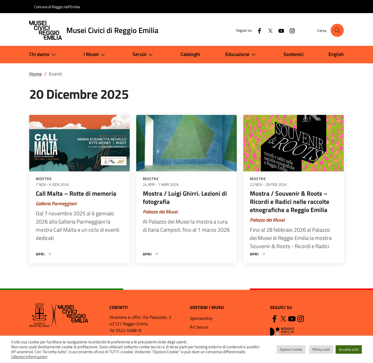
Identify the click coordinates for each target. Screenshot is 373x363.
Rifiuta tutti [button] (321, 349)
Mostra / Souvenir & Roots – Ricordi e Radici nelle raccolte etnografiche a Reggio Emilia (289, 202)
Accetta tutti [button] (349, 349)
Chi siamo (39, 54)
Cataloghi (190, 54)
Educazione (237, 54)
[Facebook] (257, 30)
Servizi (139, 54)
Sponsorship (201, 318)
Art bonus (199, 327)
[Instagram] (290, 30)
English (336, 54)
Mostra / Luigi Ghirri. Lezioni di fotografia (185, 197)
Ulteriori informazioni (29, 356)
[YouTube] (279, 30)
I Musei (91, 54)
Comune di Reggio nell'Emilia (57, 7)
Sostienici (293, 54)
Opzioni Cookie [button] (291, 349)
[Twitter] (268, 30)
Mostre (44, 179)
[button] (337, 30)
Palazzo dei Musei (160, 211)
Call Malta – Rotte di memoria (76, 193)
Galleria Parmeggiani (56, 203)
